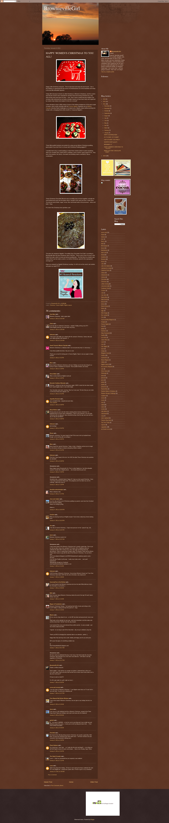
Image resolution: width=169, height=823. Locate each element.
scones (103, 409)
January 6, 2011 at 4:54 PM (57, 428)
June (105, 120)
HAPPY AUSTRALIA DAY (110, 134)
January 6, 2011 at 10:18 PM (57, 520)
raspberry (103, 395)
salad (102, 404)
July (105, 118)
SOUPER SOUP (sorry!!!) (110, 142)
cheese (103, 272)
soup (102, 415)
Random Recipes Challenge (108, 393)
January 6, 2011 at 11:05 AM (57, 329)
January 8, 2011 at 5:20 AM (57, 704)
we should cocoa (105, 429)
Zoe (51, 525)
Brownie (103, 259)
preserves (103, 386)
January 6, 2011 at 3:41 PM (57, 393)
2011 (104, 104)
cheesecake (104, 275)
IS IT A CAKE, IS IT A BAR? (111, 137)
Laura (51, 765)
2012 (104, 101)
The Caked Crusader (55, 756)
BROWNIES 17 (108, 144)
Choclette (52, 732)
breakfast (103, 257)
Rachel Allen (104, 389)
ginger (102, 328)
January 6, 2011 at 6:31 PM (57, 450)
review (102, 398)
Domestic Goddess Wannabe (57, 383)
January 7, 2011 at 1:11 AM (57, 566)
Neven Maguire (105, 360)
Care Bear (52, 314)
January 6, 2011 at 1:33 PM (57, 368)
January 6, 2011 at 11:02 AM (57, 318)
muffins (103, 355)
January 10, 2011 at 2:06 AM (57, 771)
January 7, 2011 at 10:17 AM (57, 647)
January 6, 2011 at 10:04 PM (57, 509)
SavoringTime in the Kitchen (57, 582)
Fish (102, 317)
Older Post (94, 782)
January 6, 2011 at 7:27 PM (57, 494)
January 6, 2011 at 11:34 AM (57, 340)
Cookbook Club (105, 288)
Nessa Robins (53, 409)
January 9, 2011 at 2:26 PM (57, 740)
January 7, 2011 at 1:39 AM (57, 577)
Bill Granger (104, 245)
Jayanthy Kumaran (55, 398)
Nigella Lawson (68, 305)
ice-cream (103, 337)
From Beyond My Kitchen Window (59, 698)
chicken (103, 277)
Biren (51, 362)
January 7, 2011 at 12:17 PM (57, 660)
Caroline (52, 514)
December (107, 106)
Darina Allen (104, 297)
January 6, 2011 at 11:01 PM (57, 530)
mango (103, 351)
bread (102, 254)
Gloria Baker (53, 373)
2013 (104, 99)
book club (103, 252)
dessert (103, 301)
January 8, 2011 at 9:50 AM (57, 715)
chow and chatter (54, 499)
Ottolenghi (103, 373)
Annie (51, 709)
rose (102, 402)
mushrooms (104, 357)
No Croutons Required (106, 366)
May (105, 123)
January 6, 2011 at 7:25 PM (57, 484)
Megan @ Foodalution (56, 604)
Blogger (92, 819)
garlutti (52, 720)
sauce (102, 406)
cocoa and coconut (55, 687)
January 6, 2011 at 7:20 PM (57, 472)
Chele (51, 323)
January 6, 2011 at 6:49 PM (57, 461)
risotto (102, 400)
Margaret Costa (105, 353)
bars (102, 239)
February (106, 130)
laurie (51, 535)
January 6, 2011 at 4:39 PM (57, 404)
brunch (103, 261)
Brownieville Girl (54, 665)
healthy (103, 335)
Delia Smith (104, 299)
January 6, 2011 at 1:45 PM (57, 378)
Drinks (102, 308)
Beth (51, 593)
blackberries (104, 250)
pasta (102, 375)
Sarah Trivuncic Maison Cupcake (59, 345)
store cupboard (105, 418)
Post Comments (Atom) (57, 785)
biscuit (103, 248)
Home (71, 782)
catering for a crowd (106, 268)
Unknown (52, 334)
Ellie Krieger (104, 313)
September (107, 113)
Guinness (103, 330)
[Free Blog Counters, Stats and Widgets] (102, 183)
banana (103, 237)
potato (102, 382)
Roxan (51, 433)
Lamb (102, 342)
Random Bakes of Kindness (108, 391)
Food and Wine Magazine (107, 319)
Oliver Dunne (104, 371)
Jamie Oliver (104, 339)
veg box (103, 424)
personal (103, 377)
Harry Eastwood (105, 333)
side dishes (104, 411)
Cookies (103, 290)
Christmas (52, 305)
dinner (102, 304)
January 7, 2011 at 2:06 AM (57, 588)
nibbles (103, 362)
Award (102, 234)
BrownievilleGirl (62, 8)
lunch (102, 348)
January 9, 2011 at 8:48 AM (57, 727)
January (106, 132)
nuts (102, 369)
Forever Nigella (73, 106)
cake (102, 263)
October (106, 110)
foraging (103, 321)
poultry (103, 384)
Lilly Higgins (104, 346)
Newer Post (48, 782)
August (106, 115)
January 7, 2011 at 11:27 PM (57, 693)
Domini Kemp (104, 306)
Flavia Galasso (54, 745)
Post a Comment (52, 774)
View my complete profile (107, 71)
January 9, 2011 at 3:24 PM (57, 751)
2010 (104, 155)
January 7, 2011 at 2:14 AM (57, 599)
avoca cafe (104, 232)
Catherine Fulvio (105, 270)
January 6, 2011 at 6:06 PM (57, 439)
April (105, 125)
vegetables (104, 427)
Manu (51, 444)
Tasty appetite (53, 402)
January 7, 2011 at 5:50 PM (57, 682)
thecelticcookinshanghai (56, 489)
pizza (102, 380)
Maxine (52, 615)
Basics (103, 241)
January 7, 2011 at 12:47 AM (57, 539)
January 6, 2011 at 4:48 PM (57, 418)
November (107, 108)
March (106, 128)
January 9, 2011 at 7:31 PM (57, 760)
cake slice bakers (105, 266)
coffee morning (105, 284)
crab (102, 292)
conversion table (105, 286)
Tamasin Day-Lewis (106, 420)
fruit (102, 326)
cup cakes (104, 295)
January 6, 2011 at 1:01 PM (57, 357)
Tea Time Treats (105, 422)
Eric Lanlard (104, 315)
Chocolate (103, 279)
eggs (102, 310)
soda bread (104, 413)
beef (102, 243)
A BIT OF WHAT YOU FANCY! (112, 139)
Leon (102, 344)
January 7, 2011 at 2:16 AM (57, 610)
